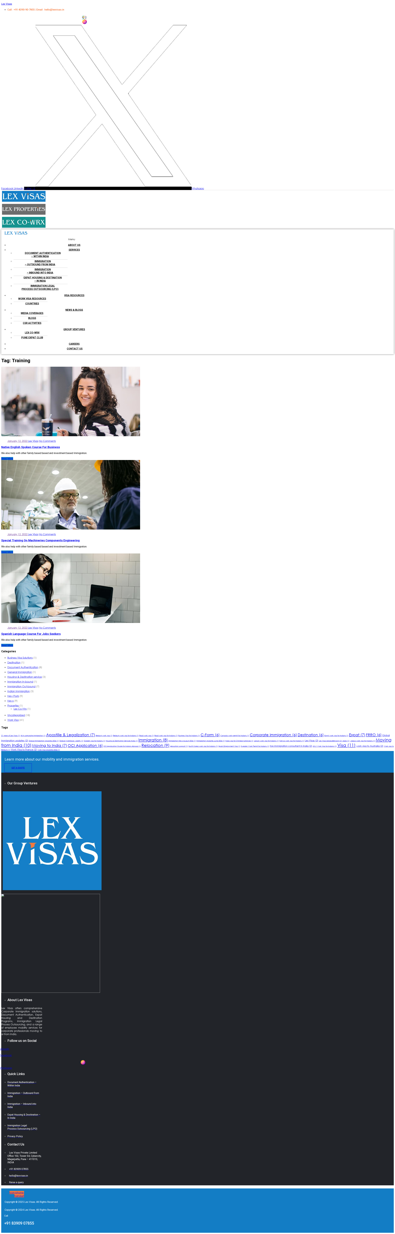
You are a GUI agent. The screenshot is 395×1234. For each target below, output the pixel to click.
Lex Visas (6, 3)
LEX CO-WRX (32, 332)
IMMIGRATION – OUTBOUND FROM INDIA (40, 263)
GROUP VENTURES (74, 329)
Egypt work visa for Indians (336, 735)
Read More (7, 458)
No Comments (47, 441)
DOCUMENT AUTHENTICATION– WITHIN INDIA (43, 255)
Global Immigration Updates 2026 (44, 741)
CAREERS (74, 343)
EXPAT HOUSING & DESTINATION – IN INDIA (43, 279)
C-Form (210, 734)
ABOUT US (74, 245)
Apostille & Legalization (70, 734)
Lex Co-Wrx (20, 708)
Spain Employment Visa (229, 746)
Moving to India (49, 745)
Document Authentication (22, 667)
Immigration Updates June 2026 (210, 741)
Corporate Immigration (273, 734)
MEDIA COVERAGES (32, 313)
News (10, 700)
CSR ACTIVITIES (32, 323)
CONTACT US (75, 348)
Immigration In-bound (20, 681)
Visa (346, 745)
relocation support (179, 746)
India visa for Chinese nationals (239, 741)
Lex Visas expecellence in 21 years (334, 741)
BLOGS (32, 318)
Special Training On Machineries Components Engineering (40, 540)
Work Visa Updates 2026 (48, 750)
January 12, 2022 (17, 441)
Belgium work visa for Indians (126, 735)
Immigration (153, 739)
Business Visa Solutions (20, 657)
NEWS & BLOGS (74, 309)
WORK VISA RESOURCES (32, 298)
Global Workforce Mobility (71, 741)
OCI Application (85, 745)
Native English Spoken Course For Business (30, 447)
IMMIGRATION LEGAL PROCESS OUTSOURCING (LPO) (40, 287)
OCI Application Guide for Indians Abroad (122, 746)
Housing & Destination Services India (122, 741)
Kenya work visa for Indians (291, 741)
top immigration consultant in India (291, 745)
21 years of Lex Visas (10, 735)
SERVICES (74, 249)
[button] (71, 239)
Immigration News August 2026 (182, 741)
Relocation (155, 745)
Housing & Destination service (24, 676)
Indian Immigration (18, 691)
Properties (13, 705)
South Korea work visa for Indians (203, 746)
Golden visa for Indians (94, 741)
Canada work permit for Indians (234, 735)
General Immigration (19, 672)
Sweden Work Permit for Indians (255, 746)
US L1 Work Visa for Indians (325, 746)
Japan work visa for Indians (266, 741)
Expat (357, 734)
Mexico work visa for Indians (362, 741)
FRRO (374, 734)
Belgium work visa (104, 735)
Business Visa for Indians (189, 735)
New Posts (13, 696)
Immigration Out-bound (21, 686)
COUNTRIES (32, 303)
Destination (14, 662)
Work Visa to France (24, 749)
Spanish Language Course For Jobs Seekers (31, 634)
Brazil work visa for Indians (166, 735)
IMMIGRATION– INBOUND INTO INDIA (40, 271)
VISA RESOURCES (74, 295)
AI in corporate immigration (33, 735)
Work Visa (13, 719)
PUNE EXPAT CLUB (32, 337)
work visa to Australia (369, 745)
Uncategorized (16, 715)
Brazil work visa (146, 735)
